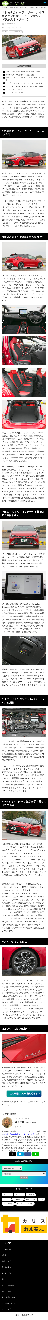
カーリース (7, 1195)
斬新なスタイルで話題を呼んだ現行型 (20, 75)
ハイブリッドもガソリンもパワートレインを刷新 (24, 83)
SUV (41, 1199)
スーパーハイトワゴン (25, 1204)
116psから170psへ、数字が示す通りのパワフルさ (24, 86)
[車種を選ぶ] (24, 1173)
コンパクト (6, 28)
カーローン (19, 1195)
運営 (3, 1279)
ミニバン (7, 1199)
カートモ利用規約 (7, 1285)
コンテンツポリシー (8, 1291)
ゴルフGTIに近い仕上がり (15, 92)
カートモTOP (6, 1243)
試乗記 (5, 31)
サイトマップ (6, 1309)
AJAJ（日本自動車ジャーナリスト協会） (19, 1134)
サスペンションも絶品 (14, 89)
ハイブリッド (30, 1199)
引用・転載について (8, 1297)
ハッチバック (17, 28)
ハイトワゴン (8, 1204)
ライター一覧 (6, 1273)
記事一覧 (18, 1127)
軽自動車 (31, 1195)
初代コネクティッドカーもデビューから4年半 (23, 72)
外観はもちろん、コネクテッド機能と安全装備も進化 (25, 79)
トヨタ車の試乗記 (16, 31)
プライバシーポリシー (9, 1303)
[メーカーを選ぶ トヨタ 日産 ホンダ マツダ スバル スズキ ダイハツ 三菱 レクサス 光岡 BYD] (12, 1168)
